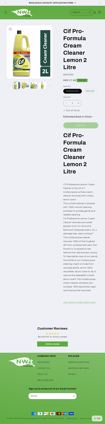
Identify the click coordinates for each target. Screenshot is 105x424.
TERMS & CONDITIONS (78, 362)
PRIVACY (72, 374)
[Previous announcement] (5, 3)
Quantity (67, 97)
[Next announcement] (100, 3)
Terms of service (86, 418)
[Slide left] (9, 85)
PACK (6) (91, 92)
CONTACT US (43, 368)
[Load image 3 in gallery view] (33, 85)
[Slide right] (49, 85)
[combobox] (81, 12)
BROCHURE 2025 (45, 380)
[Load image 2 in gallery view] (25, 85)
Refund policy (72, 418)
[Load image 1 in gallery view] (16, 85)
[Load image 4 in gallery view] (42, 85)
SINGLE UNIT (74, 92)
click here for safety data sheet (79, 302)
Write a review (52, 344)
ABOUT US (42, 374)
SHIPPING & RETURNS (78, 368)
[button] (6, 12)
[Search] (90, 12)
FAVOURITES (43, 362)
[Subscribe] (74, 396)
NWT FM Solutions (20, 418)
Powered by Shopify (56, 418)
